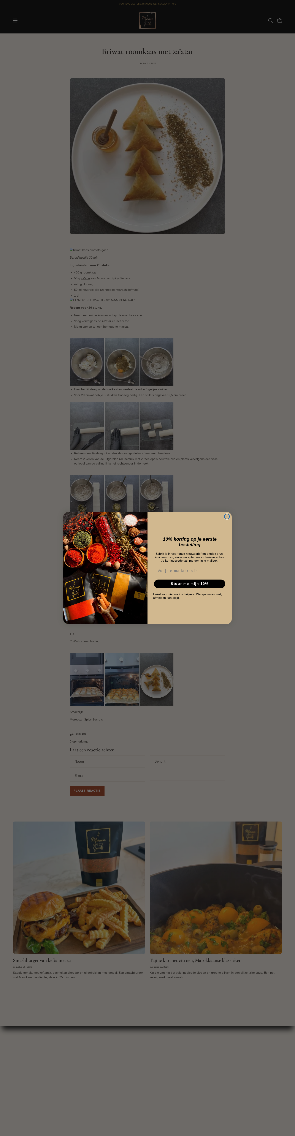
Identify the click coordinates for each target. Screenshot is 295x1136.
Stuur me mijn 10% (190, 584)
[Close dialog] (227, 516)
